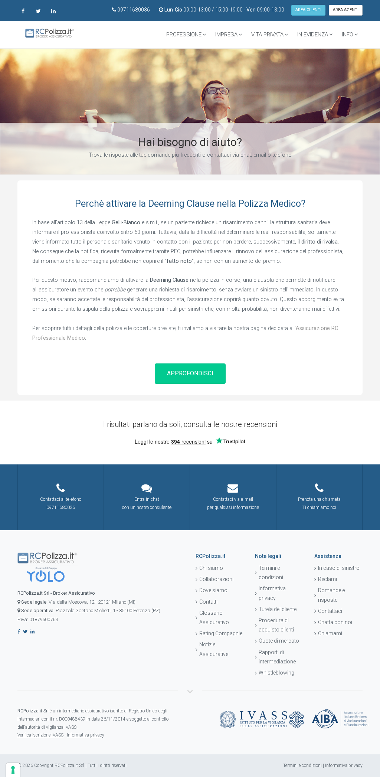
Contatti (208, 602)
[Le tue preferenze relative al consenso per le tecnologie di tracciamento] (13, 770)
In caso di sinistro (339, 568)
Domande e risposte (331, 595)
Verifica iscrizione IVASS (40, 735)
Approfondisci (190, 373)
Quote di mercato (279, 641)
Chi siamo (211, 568)
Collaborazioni (216, 579)
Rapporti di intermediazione (277, 657)
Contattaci (330, 611)
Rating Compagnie (220, 633)
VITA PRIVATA (267, 34)
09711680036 (133, 10)
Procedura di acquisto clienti (276, 625)
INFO (347, 34)
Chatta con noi (335, 622)
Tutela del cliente (278, 609)
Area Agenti (345, 9)
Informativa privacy (272, 593)
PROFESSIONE (184, 34)
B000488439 (72, 719)
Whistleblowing (276, 673)
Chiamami (330, 633)
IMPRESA (226, 34)
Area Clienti (308, 9)
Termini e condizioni (271, 572)
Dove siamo (213, 590)
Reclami (327, 579)
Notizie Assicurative (213, 649)
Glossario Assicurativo (214, 617)
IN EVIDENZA (312, 34)
